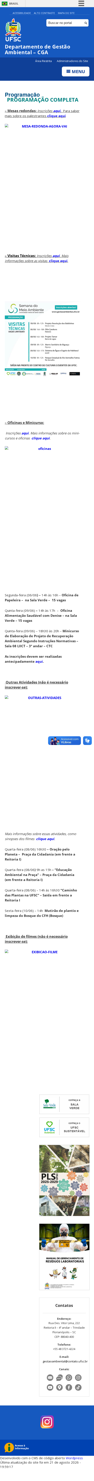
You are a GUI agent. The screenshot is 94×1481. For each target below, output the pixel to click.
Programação (22, 94)
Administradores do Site (72, 61)
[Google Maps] (59, 1391)
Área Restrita (43, 61)
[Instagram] (78, 1381)
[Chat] (59, 1381)
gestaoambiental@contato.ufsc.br (65, 1361)
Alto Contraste (44, 13)
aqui (56, 256)
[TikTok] (78, 1391)
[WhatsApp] (69, 1381)
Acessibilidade (22, 13)
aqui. (58, 111)
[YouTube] (50, 1391)
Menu (78, 71)
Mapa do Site (66, 13)
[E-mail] (50, 1381)
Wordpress (74, 1458)
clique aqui (56, 116)
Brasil (13, 3)
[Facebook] (69, 1391)
